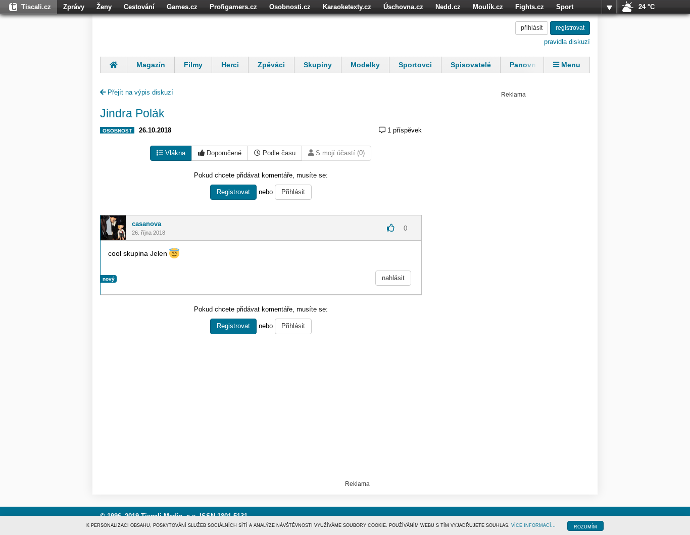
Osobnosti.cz (290, 7)
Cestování (139, 7)
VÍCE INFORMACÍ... (533, 525)
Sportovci (415, 65)
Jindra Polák (132, 113)
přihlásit (532, 27)
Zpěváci (271, 65)
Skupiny (318, 65)
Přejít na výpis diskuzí (139, 92)
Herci (230, 65)
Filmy (193, 65)
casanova (146, 224)
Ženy (104, 7)
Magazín (150, 65)
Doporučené (223, 153)
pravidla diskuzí (567, 42)
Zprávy (73, 7)
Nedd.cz (448, 7)
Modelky (365, 65)
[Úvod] (113, 65)
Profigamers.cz (233, 7)
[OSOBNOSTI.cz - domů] (165, 34)
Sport (564, 7)
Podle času (278, 153)
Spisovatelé (471, 65)
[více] (609, 7)
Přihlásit (293, 192)
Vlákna (174, 153)
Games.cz (182, 7)
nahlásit (393, 278)
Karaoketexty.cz (347, 7)
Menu (569, 65)
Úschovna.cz (403, 7)
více (609, 7)
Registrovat (233, 192)
